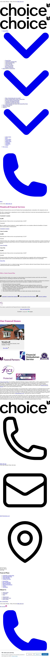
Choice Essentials (3, 245)
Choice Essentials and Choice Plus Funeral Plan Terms (16, 103)
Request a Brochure (9, 67)
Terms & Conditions (42, 296)
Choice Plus (2, 260)
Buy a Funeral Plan (9, 66)
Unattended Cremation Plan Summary (10, 296)
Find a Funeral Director (7, 105)
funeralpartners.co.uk (19, 393)
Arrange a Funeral (6, 106)
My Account (5, 146)
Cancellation (7, 143)
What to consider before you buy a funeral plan (15, 99)
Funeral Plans (8, 60)
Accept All (45, 654)
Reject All (38, 654)
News (6, 138)
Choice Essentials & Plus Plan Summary (27, 296)
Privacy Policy (8, 139)
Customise (30, 654)
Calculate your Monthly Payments (12, 101)
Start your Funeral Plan (25, 309)
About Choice (8, 136)
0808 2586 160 (20, 1)
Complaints (7, 142)
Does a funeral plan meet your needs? (13, 98)
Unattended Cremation (4, 228)
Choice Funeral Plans (4, 381)
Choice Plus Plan (8, 63)
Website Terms (8, 141)
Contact (6, 145)
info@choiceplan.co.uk (5, 515)
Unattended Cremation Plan (11, 61)
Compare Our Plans (9, 65)
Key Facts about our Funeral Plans (12, 100)
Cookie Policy (8, 140)
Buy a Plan (5, 348)
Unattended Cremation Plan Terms (12, 102)
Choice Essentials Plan (10, 62)
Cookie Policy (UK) (7, 598)
